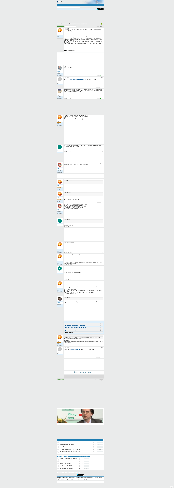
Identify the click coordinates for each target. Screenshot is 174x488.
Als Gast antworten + (60, 26)
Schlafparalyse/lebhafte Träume (67, 444)
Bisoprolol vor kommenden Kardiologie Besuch (70, 458)
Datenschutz (76, 481)
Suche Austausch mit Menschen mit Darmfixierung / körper (73, 461)
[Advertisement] (83, 234)
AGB (85, 481)
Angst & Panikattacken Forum (67, 472)
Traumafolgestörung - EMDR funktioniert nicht (70, 451)
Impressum (72, 481)
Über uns (69, 481)
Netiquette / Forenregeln (89, 481)
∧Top (171, 487)
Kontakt (66, 481)
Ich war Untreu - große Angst (66, 446)
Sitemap (94, 481)
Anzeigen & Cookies (81, 481)
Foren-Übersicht (59, 472)
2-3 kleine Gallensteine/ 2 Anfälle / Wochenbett (70, 449)
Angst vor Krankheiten (76, 472)
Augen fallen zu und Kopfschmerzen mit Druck (72, 24)
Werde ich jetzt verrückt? (65, 442)
